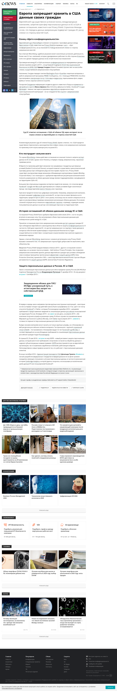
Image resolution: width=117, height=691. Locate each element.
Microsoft (39, 187)
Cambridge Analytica (32, 361)
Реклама (48, 662)
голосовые (49, 78)
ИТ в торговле (7, 66)
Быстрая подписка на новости (98, 656)
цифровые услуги (39, 195)
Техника (28, 667)
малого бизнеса (45, 189)
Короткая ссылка (78, 388)
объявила (79, 354)
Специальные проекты (33, 662)
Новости (8, 659)
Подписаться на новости (60, 388)
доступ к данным (69, 223)
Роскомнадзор (44, 335)
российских (70, 312)
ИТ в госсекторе (8, 59)
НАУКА (72, 3)
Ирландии (22, 89)
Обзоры (7, 667)
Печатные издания (32, 672)
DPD (73, 255)
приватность (78, 85)
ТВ (77, 3)
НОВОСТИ (30, 3)
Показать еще (43, 510)
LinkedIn (27, 330)
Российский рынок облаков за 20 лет (8, 28)
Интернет (6, 74)
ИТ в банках (7, 63)
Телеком (6, 70)
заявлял (76, 319)
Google (29, 187)
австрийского (24, 87)
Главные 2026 (9, 38)
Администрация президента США (49, 354)
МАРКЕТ (58, 3)
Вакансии (49, 664)
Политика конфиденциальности (99, 661)
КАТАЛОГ (102, 3)
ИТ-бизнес (6, 77)
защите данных (36, 260)
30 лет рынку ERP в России (8, 33)
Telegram (67, 669)
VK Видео (67, 664)
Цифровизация (7, 48)
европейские (50, 202)
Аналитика (38, 3)
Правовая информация (96, 666)
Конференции (30, 659)
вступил (22, 274)
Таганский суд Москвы (70, 330)
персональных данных (77, 332)
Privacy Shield (49, 45)
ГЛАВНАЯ (22, 3)
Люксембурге (37, 43)
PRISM (46, 76)
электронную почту (37, 78)
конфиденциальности (58, 62)
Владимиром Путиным (51, 272)
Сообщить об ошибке (95, 664)
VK (64, 662)
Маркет (28, 664)
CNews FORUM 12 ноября (8, 12)
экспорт (81, 157)
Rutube (66, 667)
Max (65, 659)
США (31, 45)
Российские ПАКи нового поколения (8, 43)
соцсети (63, 92)
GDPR (54, 343)
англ (65, 45)
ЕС (47, 59)
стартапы (59, 202)
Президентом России (34, 272)
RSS (90, 659)
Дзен (65, 672)
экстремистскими (63, 373)
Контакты (49, 667)
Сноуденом (31, 85)
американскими (73, 92)
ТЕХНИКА (65, 3)
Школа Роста (7, 23)
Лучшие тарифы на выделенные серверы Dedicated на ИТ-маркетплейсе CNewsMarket (48, 380)
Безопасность (7, 55)
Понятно (110, 687)
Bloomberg (31, 157)
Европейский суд (25, 43)
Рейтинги (6, 81)
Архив (7, 669)
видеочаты (58, 78)
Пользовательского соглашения (12, 688)
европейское (55, 89)
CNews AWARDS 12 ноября (8, 18)
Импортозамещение (9, 51)
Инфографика (7, 85)
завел (52, 314)
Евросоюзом (23, 45)
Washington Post (52, 73)
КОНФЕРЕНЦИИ (48, 3)
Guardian (63, 73)
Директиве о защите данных (61, 255)
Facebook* (23, 187)
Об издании (49, 659)
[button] (108, 3)
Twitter (55, 319)
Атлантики (80, 56)
